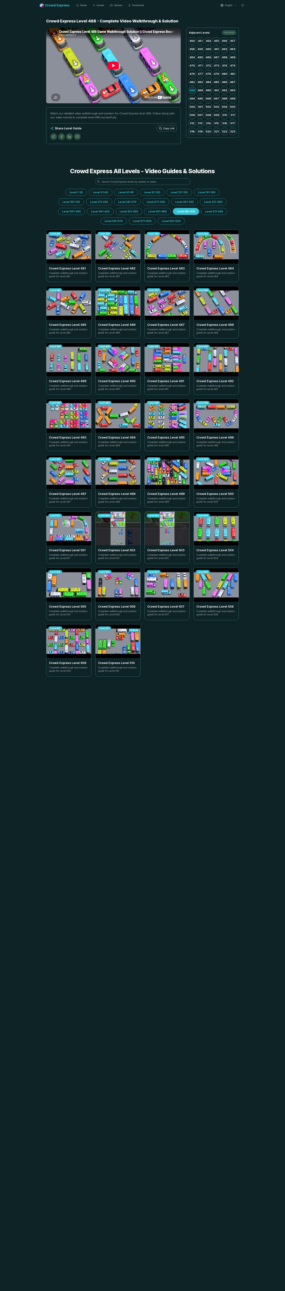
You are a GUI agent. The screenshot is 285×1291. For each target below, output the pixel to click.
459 (200, 49)
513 (200, 123)
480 (224, 73)
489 (200, 90)
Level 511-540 (214, 211)
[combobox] (228, 5)
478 (208, 73)
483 (200, 82)
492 (224, 90)
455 (216, 41)
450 (192, 41)
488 (192, 90)
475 (232, 65)
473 (216, 65)
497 (216, 98)
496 (208, 98)
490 (208, 90)
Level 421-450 (129, 211)
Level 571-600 (142, 221)
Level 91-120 (152, 192)
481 (232, 73)
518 (192, 131)
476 (192, 73)
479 (216, 73)
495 (200, 98)
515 (216, 123)
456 (224, 41)
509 (216, 115)
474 (224, 65)
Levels (100, 5)
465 (200, 57)
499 (232, 98)
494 (192, 98)
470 (192, 65)
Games (118, 5)
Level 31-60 (100, 192)
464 (192, 57)
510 (224, 115)
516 (224, 123)
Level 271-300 (156, 202)
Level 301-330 (184, 202)
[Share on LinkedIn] (69, 136)
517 (232, 123)
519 (200, 131)
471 (200, 65)
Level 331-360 (213, 202)
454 (208, 41)
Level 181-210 (71, 202)
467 (216, 57)
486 (224, 82)
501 (200, 106)
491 (216, 90)
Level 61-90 (126, 192)
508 (208, 115)
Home (83, 5)
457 (232, 41)
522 (224, 131)
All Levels (229, 32)
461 (216, 49)
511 (233, 115)
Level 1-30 (76, 192)
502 (208, 106)
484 (208, 82)
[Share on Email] (77, 136)
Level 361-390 (71, 211)
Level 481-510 (186, 211)
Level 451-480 (157, 211)
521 (216, 131)
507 (200, 115)
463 (232, 49)
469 (232, 57)
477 (200, 73)
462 (224, 49)
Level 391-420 (100, 211)
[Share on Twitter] (53, 136)
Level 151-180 (207, 192)
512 (192, 123)
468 (224, 57)
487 (232, 82)
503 (216, 106)
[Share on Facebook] (61, 136)
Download (138, 5)
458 (192, 49)
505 (232, 106)
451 (200, 41)
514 (208, 123)
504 (224, 106)
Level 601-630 (171, 221)
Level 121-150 (179, 192)
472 (208, 65)
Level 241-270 (127, 202)
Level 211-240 (99, 202)
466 (208, 57)
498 (224, 98)
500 (192, 106)
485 (216, 82)
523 (232, 131)
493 (232, 90)
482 (192, 82)
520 (208, 131)
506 (192, 115)
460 (208, 49)
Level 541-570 (114, 221)
